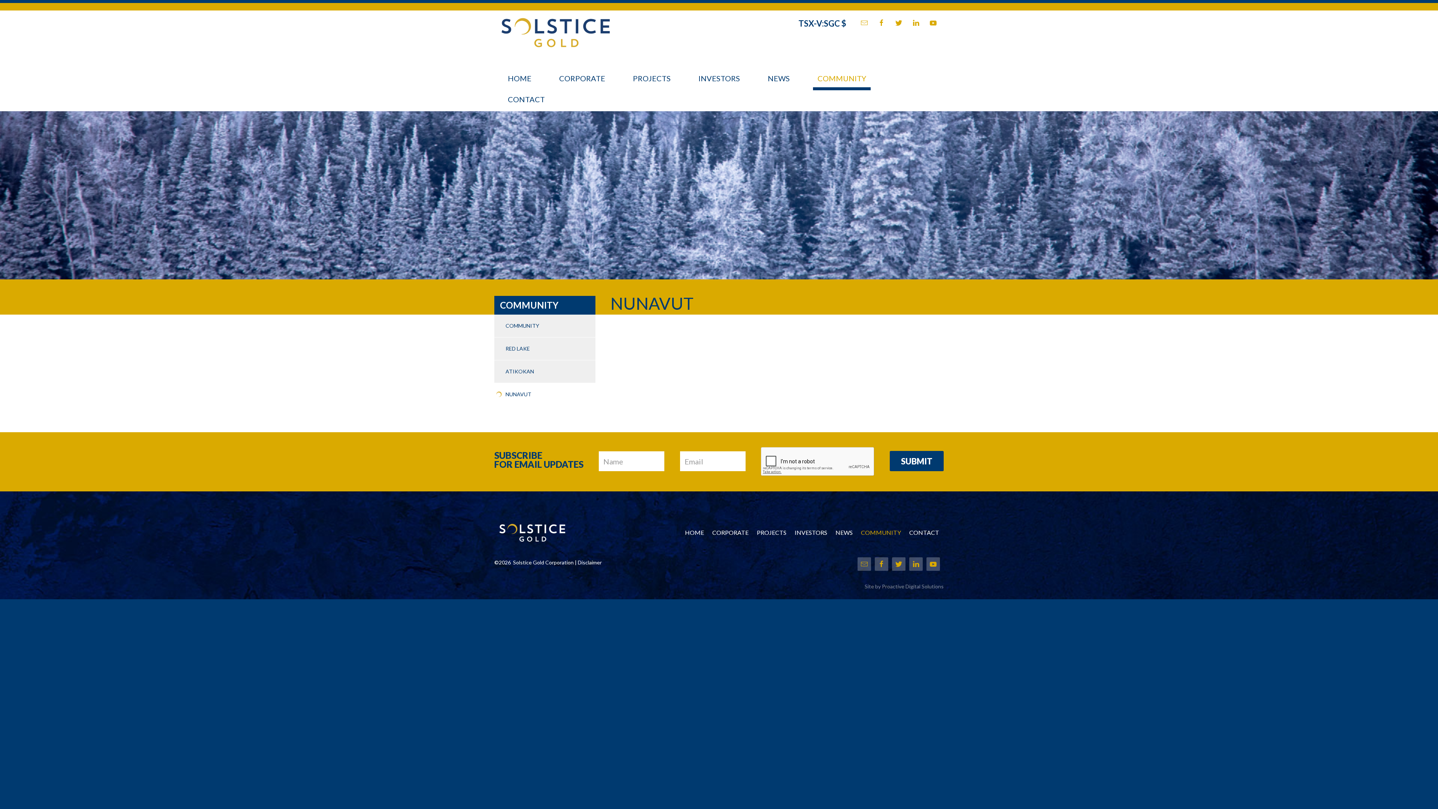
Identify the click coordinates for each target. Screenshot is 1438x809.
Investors (719, 78)
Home (519, 78)
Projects (652, 78)
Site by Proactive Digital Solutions (904, 586)
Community (841, 78)
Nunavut (518, 394)
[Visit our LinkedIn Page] (916, 23)
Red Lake (518, 348)
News (779, 78)
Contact (526, 99)
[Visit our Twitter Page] (898, 23)
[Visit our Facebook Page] (881, 23)
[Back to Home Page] (555, 28)
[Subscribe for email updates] (864, 23)
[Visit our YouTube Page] (933, 23)
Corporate (582, 78)
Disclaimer (590, 562)
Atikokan (520, 371)
